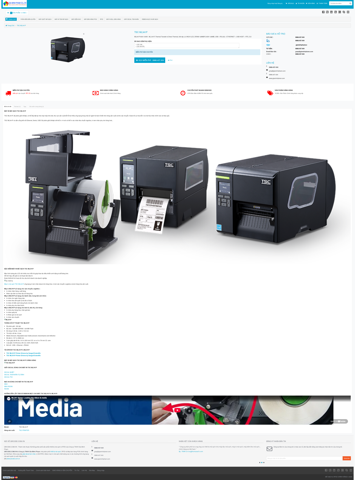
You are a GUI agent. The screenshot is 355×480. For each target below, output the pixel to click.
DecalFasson (344, 12)
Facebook (323, 12)
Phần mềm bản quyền (27, 19)
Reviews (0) (17, 106)
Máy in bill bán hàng (113, 19)
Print (170, 60)
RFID (101, 19)
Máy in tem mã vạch (61, 19)
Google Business (339, 12)
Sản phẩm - (18, 13)
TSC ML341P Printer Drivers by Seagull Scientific (23, 355)
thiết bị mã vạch (56, 451)
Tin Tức (76, 470)
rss (335, 12)
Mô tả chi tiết (7, 106)
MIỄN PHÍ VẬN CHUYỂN (144, 52)
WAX (6, 384)
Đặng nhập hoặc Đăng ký (275, 3)
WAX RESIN (8, 386)
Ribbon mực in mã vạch (149, 19)
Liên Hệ (84, 470)
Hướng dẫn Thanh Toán (26, 470)
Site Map (92, 470)
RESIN (6, 389)
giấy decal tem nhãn (29, 454)
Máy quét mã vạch (44, 19)
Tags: (24, 106)
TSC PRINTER (24, 430)
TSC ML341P (21, 25)
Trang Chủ (12, 19)
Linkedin (331, 12)
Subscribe (347, 458)
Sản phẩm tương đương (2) (36, 106)
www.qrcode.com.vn (13, 459)
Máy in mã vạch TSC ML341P (14, 284)
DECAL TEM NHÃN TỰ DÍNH (14, 375)
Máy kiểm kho (76, 19)
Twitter (327, 12)
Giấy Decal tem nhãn (131, 19)
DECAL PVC (8, 377)
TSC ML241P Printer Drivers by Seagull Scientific (23, 353)
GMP (348, 12)
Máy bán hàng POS (90, 19)
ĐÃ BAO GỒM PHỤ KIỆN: (143, 41)
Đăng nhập (100, 470)
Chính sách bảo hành (43, 470)
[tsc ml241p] (67, 49)
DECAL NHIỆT (9, 372)
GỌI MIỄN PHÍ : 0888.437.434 (151, 60)
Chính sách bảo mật (9, 470)
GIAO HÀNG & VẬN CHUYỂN (62, 470)
